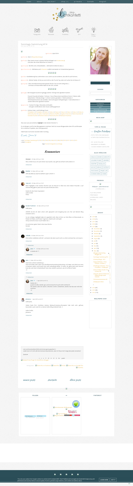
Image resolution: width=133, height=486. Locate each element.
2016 (93, 224)
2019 (93, 217)
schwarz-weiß (95, 174)
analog (93, 157)
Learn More (104, 480)
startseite (52, 380)
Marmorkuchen (54, 115)
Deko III (57, 112)
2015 (93, 226)
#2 (40, 140)
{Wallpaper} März (98, 282)
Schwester (44, 69)
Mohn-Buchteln (77, 114)
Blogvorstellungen (100, 111)
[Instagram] (99, 83)
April (95, 248)
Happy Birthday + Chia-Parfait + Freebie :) (100, 262)
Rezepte (100, 105)
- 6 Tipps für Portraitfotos (99, 137)
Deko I (46, 112)
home (29, 1)
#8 (58, 140)
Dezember (97, 229)
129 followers (39, 416)
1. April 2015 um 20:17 (37, 299)
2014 (93, 287)
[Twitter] (102, 83)
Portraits (106, 167)
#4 (46, 140)
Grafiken (106, 160)
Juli (95, 241)
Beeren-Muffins (55, 114)
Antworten (29, 165)
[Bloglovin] (94, 83)
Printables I (31, 112)
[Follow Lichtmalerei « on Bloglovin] (30, 416)
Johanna (28, 299)
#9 (61, 140)
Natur (93, 167)
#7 (55, 140)
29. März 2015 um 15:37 (38, 183)
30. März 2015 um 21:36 (37, 235)
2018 (93, 219)
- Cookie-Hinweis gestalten (99, 147)
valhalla (28, 235)
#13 (76, 140)
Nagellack (102, 164)
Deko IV (63, 112)
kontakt (90, 1)
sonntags (59, 144)
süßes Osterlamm (43, 114)
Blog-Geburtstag (37, 57)
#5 (49, 140)
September (97, 236)
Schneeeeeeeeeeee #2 (100, 279)
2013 (93, 290)
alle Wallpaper (95, 193)
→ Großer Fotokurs (100, 131)
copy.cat (28, 183)
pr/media (78, 1)
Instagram (28, 142)
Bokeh (100, 157)
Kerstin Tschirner (31, 206)
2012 (93, 292)
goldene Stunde (96, 160)
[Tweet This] (55, 365)
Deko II (52, 112)
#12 (72, 140)
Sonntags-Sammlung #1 (31, 140)
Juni (95, 243)
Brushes (93, 200)
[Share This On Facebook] (43, 365)
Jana (31, 249)
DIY (100, 107)
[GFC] (92, 83)
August (96, 238)
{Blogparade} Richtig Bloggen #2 (99, 253)
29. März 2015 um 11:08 (38, 159)
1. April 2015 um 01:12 (42, 280)
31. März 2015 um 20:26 (35, 260)
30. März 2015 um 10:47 (43, 206)
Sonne (104, 174)
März (95, 251)
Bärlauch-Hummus (65, 115)
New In (99, 167)
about (39, 1)
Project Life (103, 170)
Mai (95, 246)
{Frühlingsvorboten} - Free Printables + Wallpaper (101, 266)
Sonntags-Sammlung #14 (100, 257)
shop (65, 1)
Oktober (96, 233)
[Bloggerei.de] (76, 415)
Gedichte (107, 157)
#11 (69, 140)
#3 (43, 140)
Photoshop (94, 170)
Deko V (69, 112)
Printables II (39, 112)
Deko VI (75, 112)
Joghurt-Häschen (66, 114)
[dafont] (108, 83)
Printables (94, 195)
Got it (113, 480)
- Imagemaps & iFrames (97, 144)
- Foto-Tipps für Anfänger (99, 135)
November (97, 231)
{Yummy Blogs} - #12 (99, 259)
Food (46, 144)
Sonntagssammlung (100, 109)
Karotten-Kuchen (33, 115)
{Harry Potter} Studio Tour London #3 (101, 270)
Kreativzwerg (60, 60)
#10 (65, 140)
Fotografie (100, 103)
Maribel (28, 171)
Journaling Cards (96, 197)
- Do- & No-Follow (96, 142)
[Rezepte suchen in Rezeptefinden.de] (61, 414)
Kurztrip (93, 164)
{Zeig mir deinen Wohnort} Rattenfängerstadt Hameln (101, 275)
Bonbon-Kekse (43, 115)
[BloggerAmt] (58, 415)
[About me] (100, 74)
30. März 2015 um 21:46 (42, 248)
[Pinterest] (105, 83)
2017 (93, 221)
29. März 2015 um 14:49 (37, 171)
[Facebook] (97, 83)
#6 (52, 140)
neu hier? (51, 1)
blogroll (103, 1)
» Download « (100, 189)
